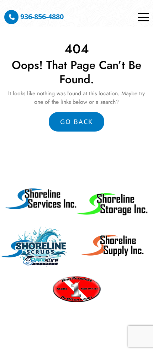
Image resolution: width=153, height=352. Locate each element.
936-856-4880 (41, 16)
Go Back (76, 121)
